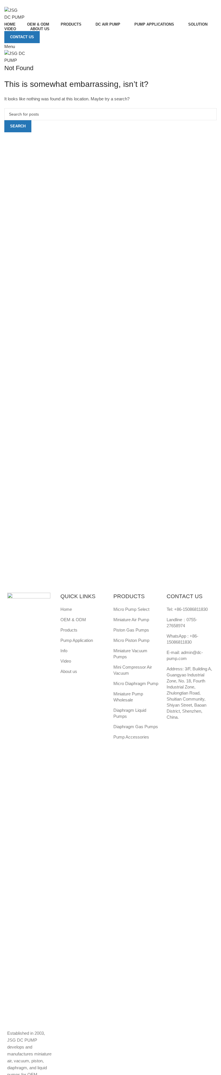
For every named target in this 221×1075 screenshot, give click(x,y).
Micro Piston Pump (131, 640)
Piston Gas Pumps (131, 630)
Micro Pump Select (131, 609)
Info (63, 650)
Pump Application (76, 640)
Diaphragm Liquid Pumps (129, 713)
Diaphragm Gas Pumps (135, 726)
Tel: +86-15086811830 (187, 609)
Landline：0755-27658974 (182, 622)
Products (68, 630)
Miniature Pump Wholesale (128, 696)
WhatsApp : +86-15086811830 (182, 639)
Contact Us (22, 37)
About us (68, 671)
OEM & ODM (73, 619)
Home (66, 609)
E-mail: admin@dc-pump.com (185, 655)
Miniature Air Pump (131, 619)
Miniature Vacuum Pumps (130, 653)
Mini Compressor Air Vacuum (132, 670)
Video (65, 661)
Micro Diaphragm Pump (135, 683)
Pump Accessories (131, 736)
